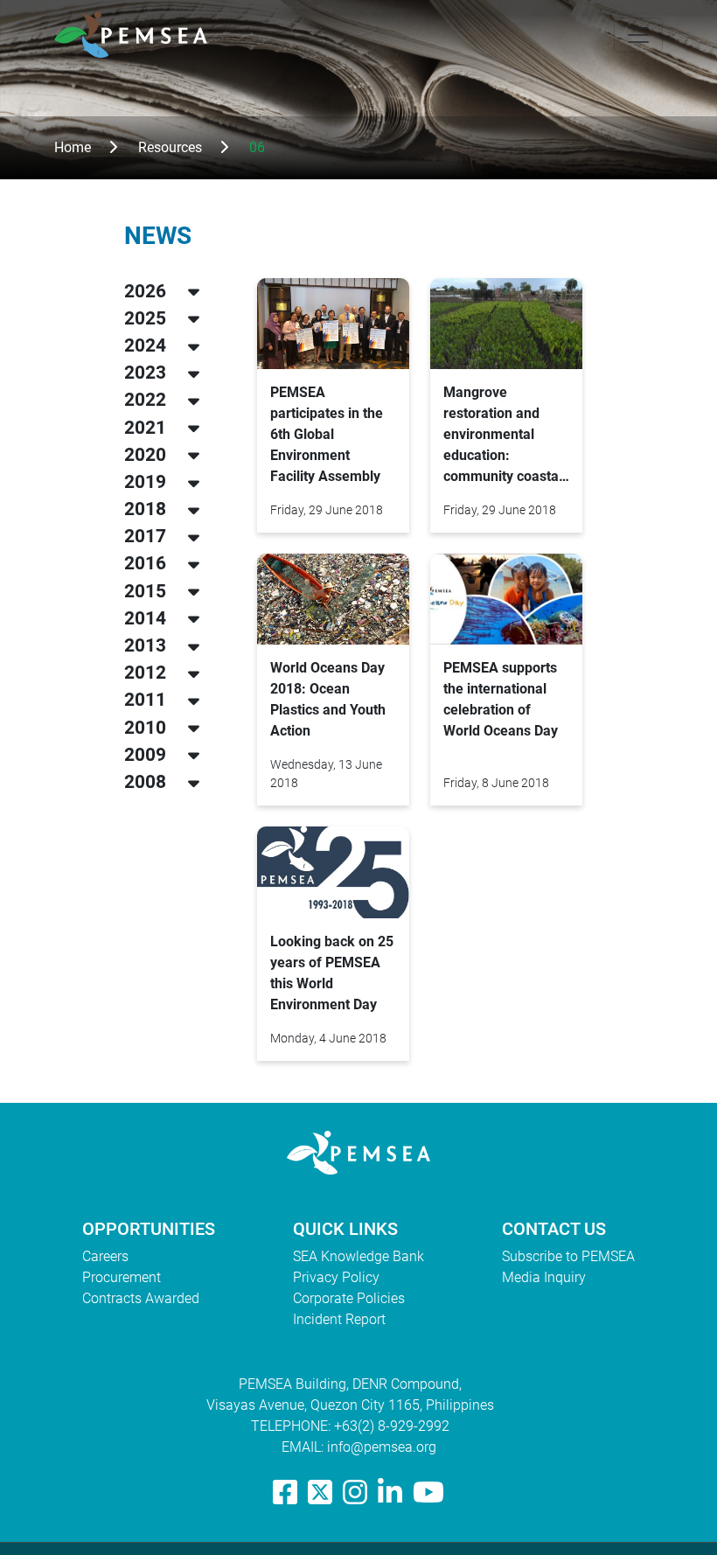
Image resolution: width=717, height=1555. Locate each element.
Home (72, 147)
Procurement (121, 1277)
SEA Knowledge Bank (358, 1256)
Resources (170, 147)
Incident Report (339, 1319)
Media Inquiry (544, 1277)
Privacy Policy (336, 1277)
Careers (105, 1256)
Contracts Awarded (140, 1298)
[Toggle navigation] (638, 34)
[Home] (137, 34)
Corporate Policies (349, 1298)
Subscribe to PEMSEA (568, 1256)
